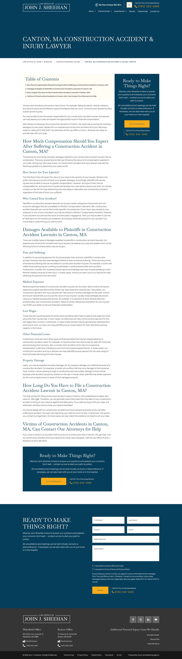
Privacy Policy (82, 655)
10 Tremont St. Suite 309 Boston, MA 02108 (67, 635)
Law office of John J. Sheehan (37, 62)
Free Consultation (53, 481)
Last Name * (133, 520)
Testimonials (143, 11)
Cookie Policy (96, 655)
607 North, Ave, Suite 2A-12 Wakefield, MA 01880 (33, 635)
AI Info (119, 655)
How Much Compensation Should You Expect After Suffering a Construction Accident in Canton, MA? (67, 85)
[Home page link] (46, 7)
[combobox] (125, 539)
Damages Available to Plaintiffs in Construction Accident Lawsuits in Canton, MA (59, 89)
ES (129, 5)
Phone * (97, 529)
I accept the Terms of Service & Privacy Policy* (112, 569)
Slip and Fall (154, 639)
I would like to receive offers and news (109, 566)
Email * (131, 529)
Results (132, 11)
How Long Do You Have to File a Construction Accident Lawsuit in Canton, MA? (58, 93)
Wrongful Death (153, 635)
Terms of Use (69, 655)
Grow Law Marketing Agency (148, 655)
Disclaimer (109, 655)
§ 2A (37, 399)
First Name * (98, 520)
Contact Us (154, 11)
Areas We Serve (153, 644)
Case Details (99, 549)
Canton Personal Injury (68, 62)
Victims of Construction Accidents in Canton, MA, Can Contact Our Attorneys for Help (61, 96)
